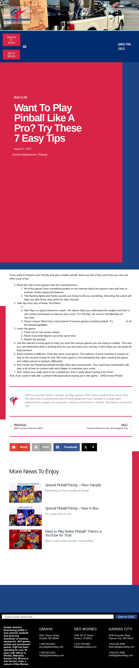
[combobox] (58, 616)
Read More (51, 500)
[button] (25, 47)
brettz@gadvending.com (121, 647)
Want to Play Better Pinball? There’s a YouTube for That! (73, 533)
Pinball (42, 154)
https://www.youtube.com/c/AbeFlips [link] (57, 317)
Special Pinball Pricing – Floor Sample (73, 485)
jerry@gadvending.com (51, 647)
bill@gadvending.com (85, 647)
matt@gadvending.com (121, 655)
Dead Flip (29, 306)
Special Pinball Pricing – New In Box (71, 508)
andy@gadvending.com (51, 655)
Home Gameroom (24, 154)
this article (119, 321)
